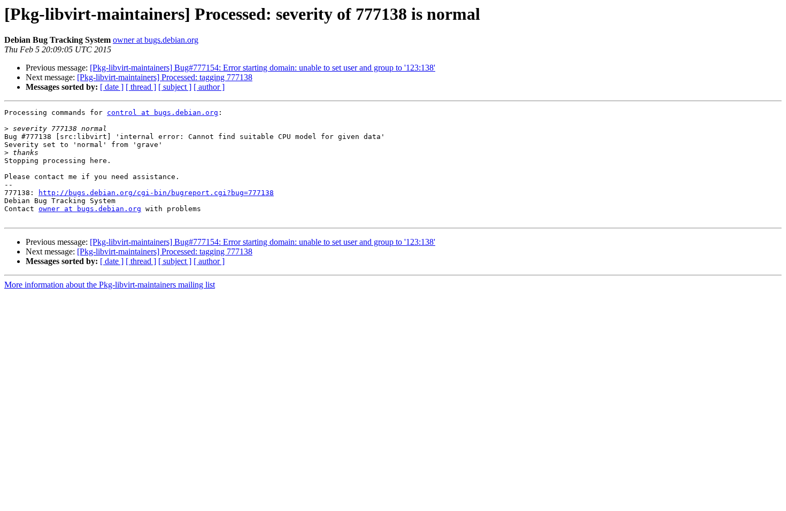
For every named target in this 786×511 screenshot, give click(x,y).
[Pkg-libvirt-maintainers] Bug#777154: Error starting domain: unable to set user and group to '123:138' (262, 67)
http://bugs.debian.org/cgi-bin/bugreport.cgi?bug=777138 (156, 193)
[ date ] (112, 86)
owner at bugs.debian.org (155, 39)
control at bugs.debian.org (162, 113)
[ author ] (209, 86)
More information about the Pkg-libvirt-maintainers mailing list (109, 284)
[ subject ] (174, 86)
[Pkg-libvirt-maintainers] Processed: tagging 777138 (164, 77)
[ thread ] (141, 86)
